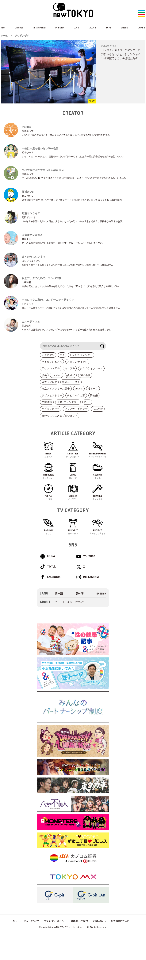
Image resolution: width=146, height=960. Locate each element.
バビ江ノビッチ (51, 408)
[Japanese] (59, 593)
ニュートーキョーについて (69, 602)
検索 (102, 346)
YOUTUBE (89, 556)
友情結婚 (47, 402)
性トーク (93, 388)
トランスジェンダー (81, 355)
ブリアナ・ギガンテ (76, 408)
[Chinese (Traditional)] (80, 593)
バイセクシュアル (52, 361)
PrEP (87, 402)
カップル (70, 368)
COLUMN (92, 28)
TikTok (51, 566)
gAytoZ (70, 375)
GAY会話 (85, 375)
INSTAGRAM (91, 577)
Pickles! (56, 375)
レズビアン (48, 355)
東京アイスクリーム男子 (56, 388)
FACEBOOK (54, 577)
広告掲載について (120, 921)
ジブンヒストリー (52, 395)
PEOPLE (108, 28)
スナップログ (49, 381)
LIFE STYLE (19, 28)
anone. (79, 388)
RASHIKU (48, 531)
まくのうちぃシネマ (91, 368)
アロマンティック (77, 361)
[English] (101, 593)
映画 (44, 375)
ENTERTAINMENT (39, 28)
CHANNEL (141, 28)
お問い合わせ (99, 921)
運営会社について (80, 921)
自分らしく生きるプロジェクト (60, 415)
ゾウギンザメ (22, 35)
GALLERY (124, 28)
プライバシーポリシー (55, 921)
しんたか (98, 408)
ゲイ (62, 355)
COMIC (76, 28)
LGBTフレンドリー (68, 402)
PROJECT (98, 531)
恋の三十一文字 (71, 381)
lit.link (51, 556)
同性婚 (94, 395)
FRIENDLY (73, 531)
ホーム (4, 35)
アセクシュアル (51, 368)
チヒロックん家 (76, 395)
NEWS (3, 28)
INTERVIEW (59, 28)
